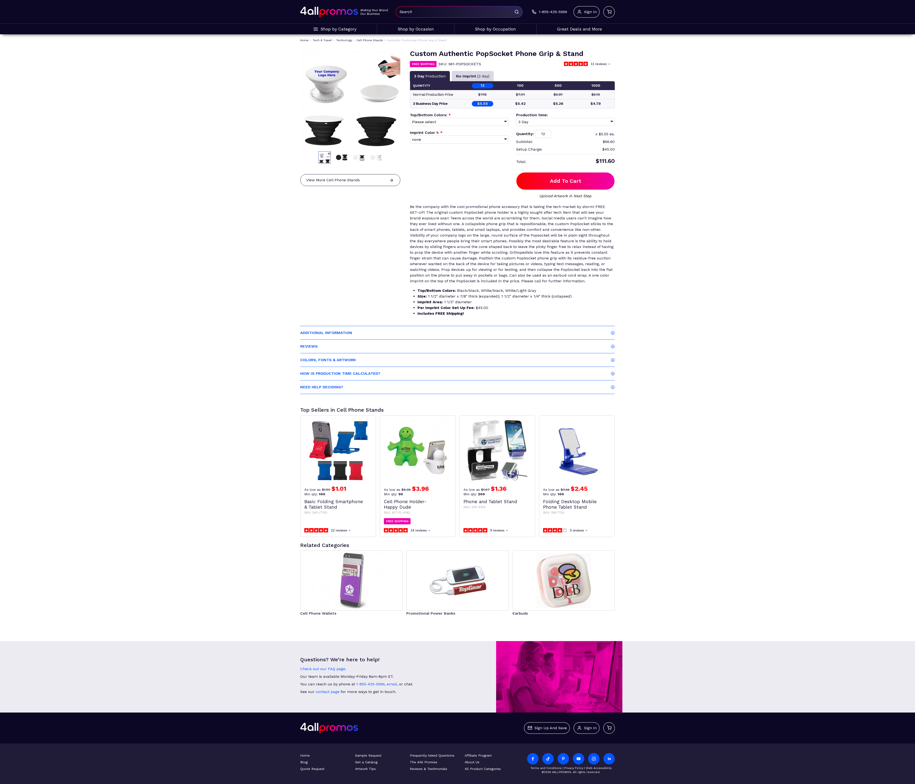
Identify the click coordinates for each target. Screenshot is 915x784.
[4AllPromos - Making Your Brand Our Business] (329, 12)
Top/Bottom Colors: (430, 115)
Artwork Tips (365, 769)
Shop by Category (338, 29)
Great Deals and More (579, 29)
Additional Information (326, 332)
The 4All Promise (423, 762)
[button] (324, 157)
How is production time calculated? (340, 373)
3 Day (430, 76)
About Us (472, 762)
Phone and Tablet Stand (490, 501)
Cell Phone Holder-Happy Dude (405, 504)
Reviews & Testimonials (428, 769)
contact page (328, 691)
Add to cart (565, 181)
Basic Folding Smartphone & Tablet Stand (333, 504)
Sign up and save (550, 728)
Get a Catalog (366, 762)
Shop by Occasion (416, 29)
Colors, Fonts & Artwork (328, 360)
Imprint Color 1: (426, 132)
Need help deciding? (321, 387)
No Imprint (472, 76)
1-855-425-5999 (370, 684)
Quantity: (525, 134)
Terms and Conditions (546, 768)
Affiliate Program (478, 755)
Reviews (309, 346)
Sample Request (368, 755)
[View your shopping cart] (609, 12)
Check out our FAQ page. (323, 669)
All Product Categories (483, 769)
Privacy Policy (573, 768)
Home (305, 755)
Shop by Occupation (495, 29)
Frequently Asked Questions (432, 755)
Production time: (532, 115)
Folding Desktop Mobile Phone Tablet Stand (570, 504)
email (392, 684)
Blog (304, 762)
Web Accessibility (599, 768)
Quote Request (312, 769)
